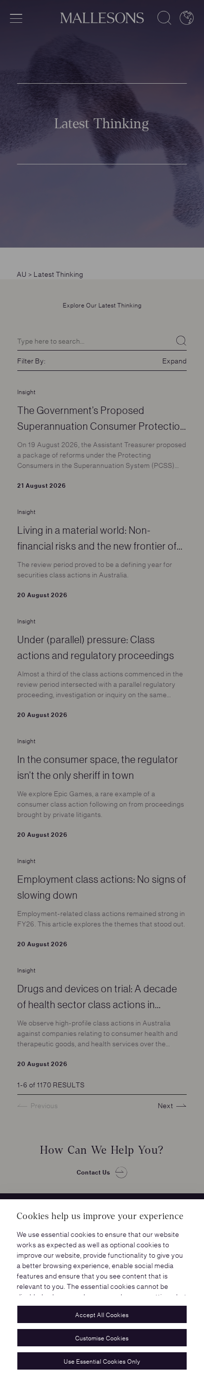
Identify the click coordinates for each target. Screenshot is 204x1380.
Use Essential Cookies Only (102, 1361)
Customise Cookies (102, 1337)
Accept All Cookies (102, 1314)
